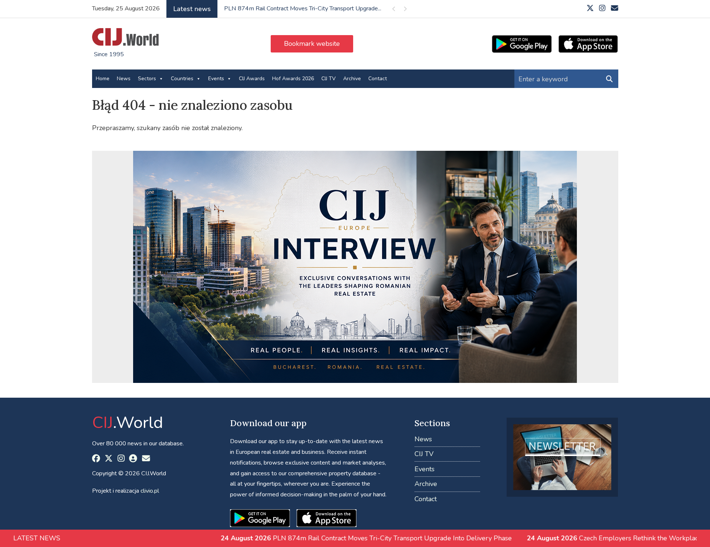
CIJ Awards (252, 78)
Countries (182, 78)
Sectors (147, 78)
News (124, 78)
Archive (352, 78)
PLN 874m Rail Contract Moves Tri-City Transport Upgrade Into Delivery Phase (315, 538)
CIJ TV (328, 78)
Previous (394, 10)
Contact (377, 78)
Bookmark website (312, 43)
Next (405, 10)
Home (102, 78)
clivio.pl (150, 491)
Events (216, 78)
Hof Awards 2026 (293, 78)
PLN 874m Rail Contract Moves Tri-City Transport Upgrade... (302, 8)
